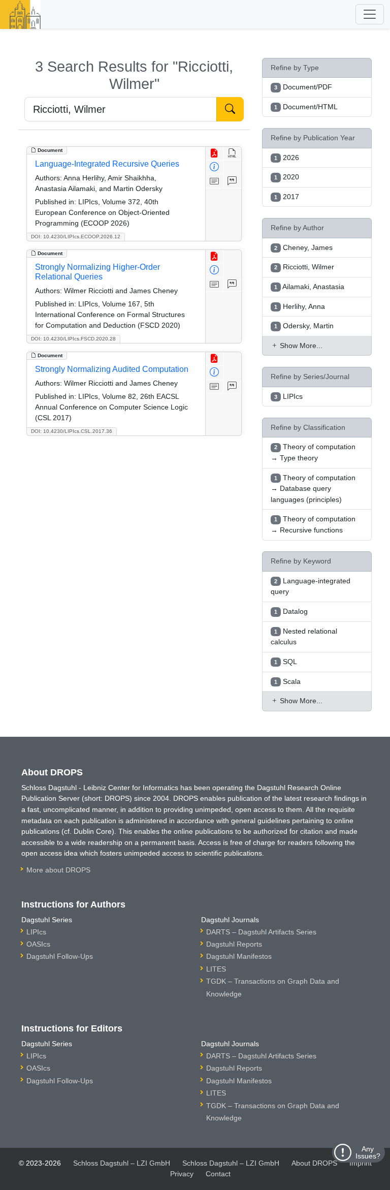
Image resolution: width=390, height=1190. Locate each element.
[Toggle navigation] (369, 14)
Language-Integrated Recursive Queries (107, 164)
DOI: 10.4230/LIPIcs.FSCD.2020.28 (73, 338)
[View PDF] (214, 154)
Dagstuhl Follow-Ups (59, 956)
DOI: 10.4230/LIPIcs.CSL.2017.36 (71, 431)
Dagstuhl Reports (234, 944)
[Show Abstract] (214, 181)
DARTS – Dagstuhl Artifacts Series (261, 932)
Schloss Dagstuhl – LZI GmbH (121, 1163)
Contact (218, 1174)
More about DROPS (58, 870)
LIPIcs (36, 932)
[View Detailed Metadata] (214, 167)
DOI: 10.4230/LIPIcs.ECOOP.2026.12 (75, 236)
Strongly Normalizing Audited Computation (111, 369)
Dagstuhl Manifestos (239, 956)
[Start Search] (230, 109)
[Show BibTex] (232, 181)
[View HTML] (232, 154)
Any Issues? (367, 1152)
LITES (216, 969)
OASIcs (38, 944)
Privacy (181, 1174)
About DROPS (314, 1163)
